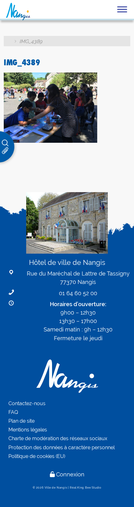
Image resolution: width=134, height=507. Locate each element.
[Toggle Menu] (122, 9)
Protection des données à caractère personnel (61, 447)
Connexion (70, 474)
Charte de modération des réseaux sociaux (57, 438)
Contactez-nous (26, 403)
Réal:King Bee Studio (85, 487)
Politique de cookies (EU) (36, 456)
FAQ (13, 412)
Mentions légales (27, 430)
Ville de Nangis (56, 487)
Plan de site (21, 421)
